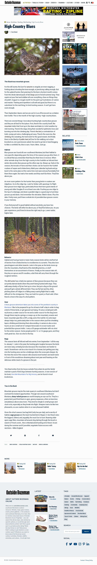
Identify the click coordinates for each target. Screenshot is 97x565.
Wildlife (77, 507)
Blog (66, 519)
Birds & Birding (43, 444)
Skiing (66, 507)
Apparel (86, 496)
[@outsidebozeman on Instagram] (80, 544)
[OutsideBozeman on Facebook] (67, 544)
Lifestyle (67, 496)
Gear (71, 507)
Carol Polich (80, 173)
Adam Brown (53, 508)
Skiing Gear (83, 516)
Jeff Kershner (82, 468)
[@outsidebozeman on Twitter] (70, 544)
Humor (66, 502)
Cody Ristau (52, 468)
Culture (79, 140)
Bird (24, 463)
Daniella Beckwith (81, 145)
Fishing (78, 499)
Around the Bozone (77, 496)
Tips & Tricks (68, 516)
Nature (35, 444)
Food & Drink (79, 510)
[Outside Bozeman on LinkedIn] (87, 544)
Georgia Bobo (53, 520)
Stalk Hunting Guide (25, 444)
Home (8, 22)
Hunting (20, 22)
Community (74, 504)
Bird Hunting (27, 22)
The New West (82, 513)
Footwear (86, 502)
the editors (53, 499)
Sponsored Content (70, 513)
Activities (14, 22)
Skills (72, 502)
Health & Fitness (69, 510)
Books (82, 140)
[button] (11, 435)
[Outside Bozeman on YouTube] (75, 544)
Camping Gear (83, 504)
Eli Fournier (21, 468)
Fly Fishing (78, 502)
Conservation (86, 499)
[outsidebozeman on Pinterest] (84, 544)
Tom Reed (14, 32)
